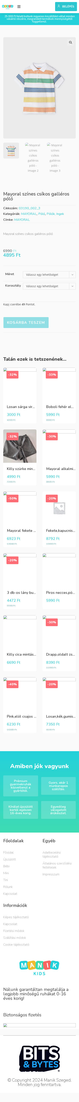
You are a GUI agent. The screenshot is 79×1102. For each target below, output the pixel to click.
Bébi (6, 866)
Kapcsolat (10, 894)
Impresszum (51, 874)
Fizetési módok (13, 931)
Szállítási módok (14, 938)
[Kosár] (50, 5)
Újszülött (9, 859)
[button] (18, 6)
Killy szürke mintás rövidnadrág (33, 468)
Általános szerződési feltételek (57, 865)
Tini (5, 880)
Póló (41, 214)
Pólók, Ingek (55, 214)
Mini (6, 873)
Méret (9, 274)
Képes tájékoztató (16, 917)
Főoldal (8, 852)
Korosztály (13, 285)
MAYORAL (29, 214)
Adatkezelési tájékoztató (52, 854)
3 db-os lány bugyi (22, 592)
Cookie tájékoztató (16, 944)
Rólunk (8, 887)
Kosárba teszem (26, 322)
